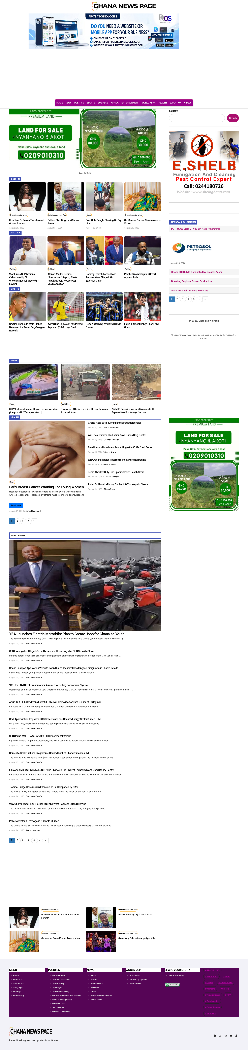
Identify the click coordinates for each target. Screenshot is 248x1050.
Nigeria (225, 988)
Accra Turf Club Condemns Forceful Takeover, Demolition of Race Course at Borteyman (55, 701)
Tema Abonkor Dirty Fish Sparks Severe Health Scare (116, 472)
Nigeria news (213, 995)
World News (65, 404)
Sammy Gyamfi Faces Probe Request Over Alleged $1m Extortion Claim (101, 277)
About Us (17, 979)
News (89, 215)
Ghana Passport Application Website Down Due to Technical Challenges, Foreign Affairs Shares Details (63, 668)
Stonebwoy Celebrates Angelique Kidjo (136, 938)
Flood (227, 976)
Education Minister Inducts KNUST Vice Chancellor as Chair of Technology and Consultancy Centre (61, 769)
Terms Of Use (58, 1003)
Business (95, 987)
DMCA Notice (58, 1007)
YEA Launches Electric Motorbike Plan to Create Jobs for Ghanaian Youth (66, 634)
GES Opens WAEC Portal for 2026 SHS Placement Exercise (40, 735)
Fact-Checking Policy (62, 999)
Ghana (210, 982)
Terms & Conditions (61, 1011)
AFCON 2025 (213, 970)
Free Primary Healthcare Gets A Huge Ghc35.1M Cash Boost (120, 447)
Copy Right (18, 987)
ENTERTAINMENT (130, 102)
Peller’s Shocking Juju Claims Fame (135, 914)
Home (16, 975)
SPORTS (91, 102)
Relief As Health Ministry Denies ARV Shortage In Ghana (118, 484)
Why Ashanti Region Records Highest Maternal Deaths (117, 459)
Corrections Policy (60, 991)
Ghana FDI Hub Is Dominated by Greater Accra (196, 272)
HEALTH (163, 102)
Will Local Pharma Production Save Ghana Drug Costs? (117, 435)
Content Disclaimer (61, 979)
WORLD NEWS (149, 102)
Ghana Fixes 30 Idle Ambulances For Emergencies (114, 422)
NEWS (68, 102)
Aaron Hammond (33, 511)
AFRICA (115, 102)
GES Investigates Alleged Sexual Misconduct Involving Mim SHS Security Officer (51, 651)
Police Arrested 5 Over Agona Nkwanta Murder (33, 820)
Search (173, 110)
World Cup (212, 1013)
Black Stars (135, 975)
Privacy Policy (58, 975)
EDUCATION (175, 102)
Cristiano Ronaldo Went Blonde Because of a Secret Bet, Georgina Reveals (27, 327)
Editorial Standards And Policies (66, 995)
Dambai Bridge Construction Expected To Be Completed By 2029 (43, 787)
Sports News (97, 983)
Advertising (18, 995)
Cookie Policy (58, 983)
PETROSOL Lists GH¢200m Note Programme (195, 228)
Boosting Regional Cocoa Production (191, 281)
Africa (93, 991)
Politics (13, 269)
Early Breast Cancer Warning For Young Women (46, 487)
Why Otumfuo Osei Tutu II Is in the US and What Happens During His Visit (47, 803)
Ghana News (110, 452)
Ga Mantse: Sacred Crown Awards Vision (61, 938)
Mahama (211, 988)
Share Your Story (176, 975)
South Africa (213, 1001)
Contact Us (18, 983)
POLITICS (79, 102)
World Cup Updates (138, 979)
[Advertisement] (124, 76)
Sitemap (17, 991)
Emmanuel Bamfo (34, 643)
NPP (229, 995)
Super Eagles (213, 1007)
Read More (16, 505)
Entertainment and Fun (18, 215)
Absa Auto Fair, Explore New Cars (189, 290)
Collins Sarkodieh (111, 440)
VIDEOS (188, 102)
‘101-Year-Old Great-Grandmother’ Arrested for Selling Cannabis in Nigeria (48, 685)
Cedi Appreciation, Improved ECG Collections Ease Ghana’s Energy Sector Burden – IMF (55, 719)
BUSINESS (103, 102)
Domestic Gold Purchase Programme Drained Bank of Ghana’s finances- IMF (50, 753)
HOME (59, 102)
